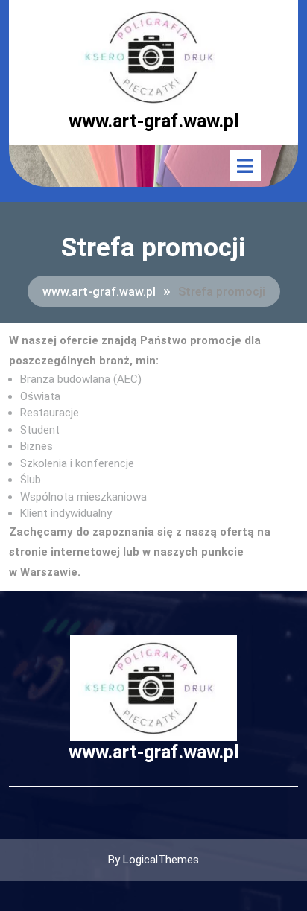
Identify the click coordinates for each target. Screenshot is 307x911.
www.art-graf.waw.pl (154, 121)
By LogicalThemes (153, 859)
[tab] (245, 165)
